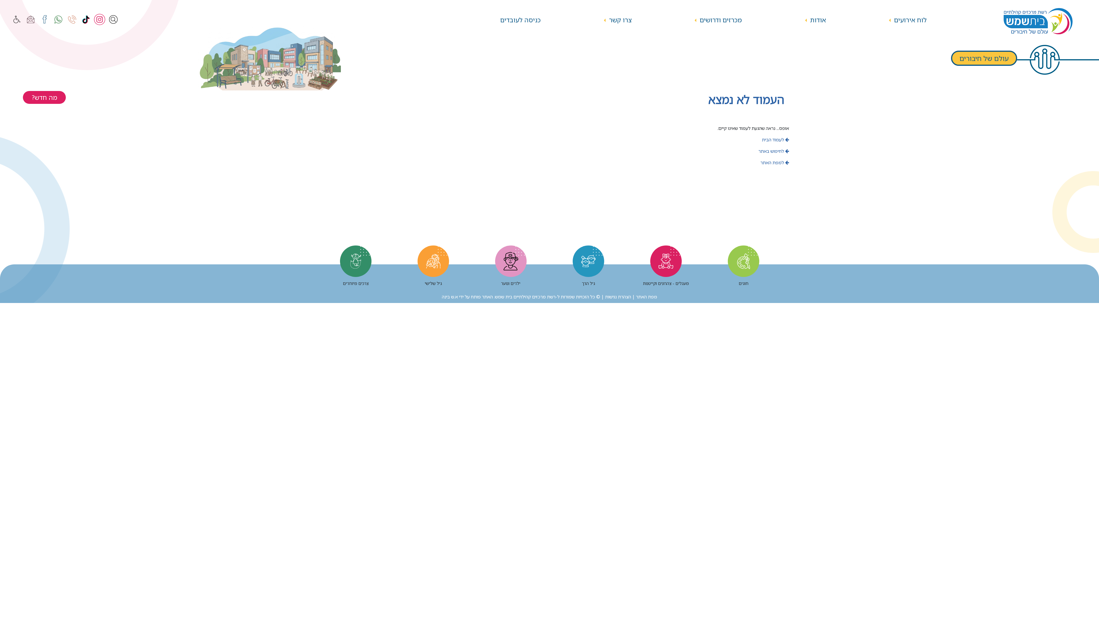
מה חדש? (44, 97)
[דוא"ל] (31, 19)
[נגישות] (17, 19)
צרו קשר (620, 19)
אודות (818, 19)
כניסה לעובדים (520, 19)
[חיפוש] (113, 19)
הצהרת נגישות (618, 297)
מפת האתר (646, 297)
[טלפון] (72, 19)
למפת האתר (772, 162)
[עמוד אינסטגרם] (99, 19)
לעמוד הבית (773, 139)
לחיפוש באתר (771, 151)
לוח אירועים (910, 19)
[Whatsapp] (58, 19)
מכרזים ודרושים (721, 19)
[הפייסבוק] (44, 19)
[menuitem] (910, 20)
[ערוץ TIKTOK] (86, 19)
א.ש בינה (450, 297)
